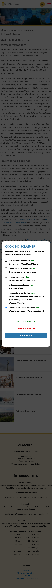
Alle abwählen (26, 328)
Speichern (26, 335)
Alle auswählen (26, 321)
